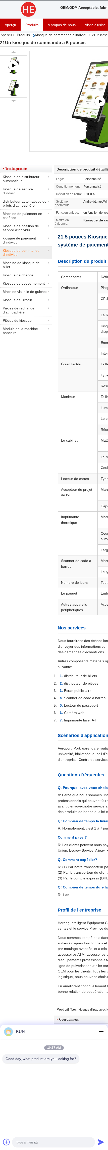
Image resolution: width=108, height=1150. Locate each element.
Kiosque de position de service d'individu (21, 228)
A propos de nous (62, 25)
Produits (31, 25)
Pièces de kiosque (17, 320)
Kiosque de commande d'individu (61, 35)
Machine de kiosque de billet (21, 265)
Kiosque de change (18, 275)
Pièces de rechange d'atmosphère (18, 310)
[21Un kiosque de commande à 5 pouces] (13, 88)
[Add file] (6, 1141)
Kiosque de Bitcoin (17, 300)
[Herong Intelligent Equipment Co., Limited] (27, 9)
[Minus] (101, 1032)
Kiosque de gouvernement (24, 283)
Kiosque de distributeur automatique (21, 179)
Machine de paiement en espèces (22, 216)
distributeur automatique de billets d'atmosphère (24, 203)
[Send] (101, 1141)
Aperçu (10, 25)
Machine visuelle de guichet (25, 292)
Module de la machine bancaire (20, 331)
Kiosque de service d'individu (18, 191)
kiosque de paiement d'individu (19, 240)
